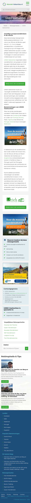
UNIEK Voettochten (10, 60)
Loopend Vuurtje (9, 335)
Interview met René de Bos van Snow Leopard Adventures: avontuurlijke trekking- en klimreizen (16, 463)
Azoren (6, 445)
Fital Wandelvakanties (10, 338)
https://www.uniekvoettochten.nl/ (18, 293)
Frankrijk (15, 117)
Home (5, 25)
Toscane (6, 439)
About (3, 496)
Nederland (7, 124)
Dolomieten (7, 442)
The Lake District (8, 450)
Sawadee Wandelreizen (11, 330)
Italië (5, 419)
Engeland (7, 158)
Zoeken (6, 345)
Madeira (6, 447)
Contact (22, 494)
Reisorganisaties (14, 25)
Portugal (6, 122)
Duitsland (16, 115)
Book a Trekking (8, 484)
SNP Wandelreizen (9, 333)
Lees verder (5, 381)
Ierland (12, 122)
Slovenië (21, 117)
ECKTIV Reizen (8, 478)
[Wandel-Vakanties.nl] (12, 6)
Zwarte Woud (8, 436)
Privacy (9, 494)
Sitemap (15, 494)
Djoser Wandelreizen (10, 327)
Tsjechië (10, 119)
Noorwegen (7, 427)
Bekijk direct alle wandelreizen (15, 83)
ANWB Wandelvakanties (11, 481)
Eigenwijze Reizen (9, 487)
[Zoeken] (26, 348)
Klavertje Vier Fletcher (10, 325)
